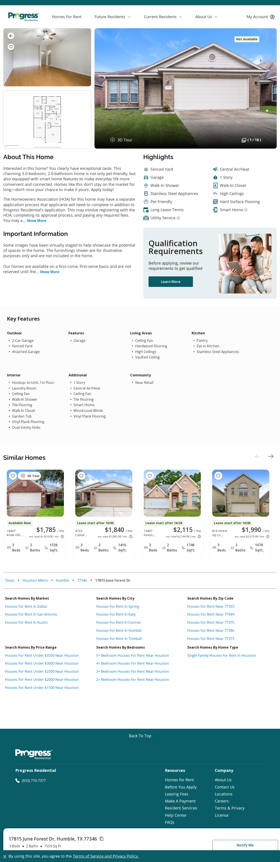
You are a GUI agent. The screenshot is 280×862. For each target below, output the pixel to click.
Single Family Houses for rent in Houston (221, 655)
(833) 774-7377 (34, 780)
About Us (223, 779)
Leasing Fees (176, 794)
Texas (9, 580)
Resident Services (181, 808)
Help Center (176, 815)
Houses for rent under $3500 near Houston (42, 655)
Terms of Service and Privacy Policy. (106, 856)
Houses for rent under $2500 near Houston (42, 671)
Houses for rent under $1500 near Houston (42, 687)
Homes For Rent (66, 16)
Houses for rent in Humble (119, 630)
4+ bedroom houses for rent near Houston (132, 663)
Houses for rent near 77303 (210, 606)
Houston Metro (35, 580)
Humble (62, 580)
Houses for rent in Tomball (119, 638)
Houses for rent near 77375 (210, 622)
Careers (222, 801)
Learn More (170, 281)
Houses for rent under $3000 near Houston (42, 663)
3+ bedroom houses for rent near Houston (132, 671)
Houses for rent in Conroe (118, 622)
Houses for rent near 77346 (210, 630)
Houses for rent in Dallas (26, 606)
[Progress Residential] (24, 17)
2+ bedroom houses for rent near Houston (132, 679)
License (222, 815)
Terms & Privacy (230, 808)
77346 (82, 580)
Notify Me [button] (245, 845)
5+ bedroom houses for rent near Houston (132, 655)
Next (270, 456)
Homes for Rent (179, 779)
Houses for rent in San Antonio (31, 614)
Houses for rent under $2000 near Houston (42, 679)
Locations (224, 794)
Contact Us (225, 787)
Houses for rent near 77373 (210, 638)
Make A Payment (180, 801)
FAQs (169, 822)
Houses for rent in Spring (117, 606)
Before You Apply (181, 787)
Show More (36, 220)
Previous (257, 456)
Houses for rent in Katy (116, 614)
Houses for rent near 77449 (210, 614)
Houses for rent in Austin (26, 622)
